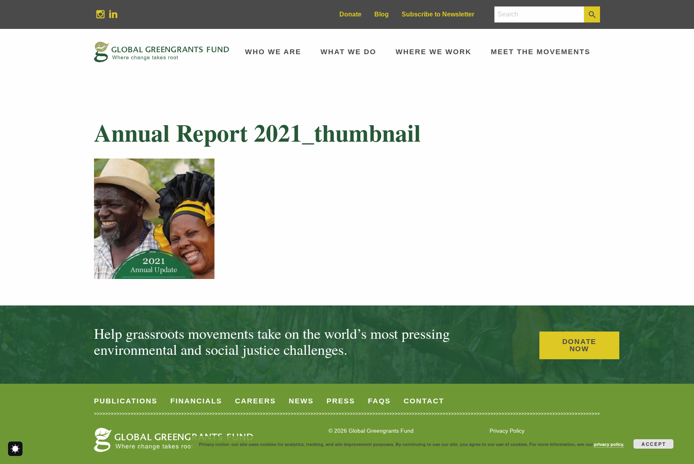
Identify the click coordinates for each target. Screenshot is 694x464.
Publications (125, 401)
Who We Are (273, 52)
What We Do (348, 52)
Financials (196, 401)
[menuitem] (100, 14)
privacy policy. (609, 444)
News (301, 401)
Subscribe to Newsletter (438, 14)
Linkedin (110, 13)
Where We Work (434, 52)
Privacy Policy (507, 430)
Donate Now (579, 345)
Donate (350, 14)
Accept (653, 444)
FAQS (379, 401)
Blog (381, 14)
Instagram (97, 13)
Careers (255, 401)
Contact (424, 401)
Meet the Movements (540, 52)
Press (341, 401)
